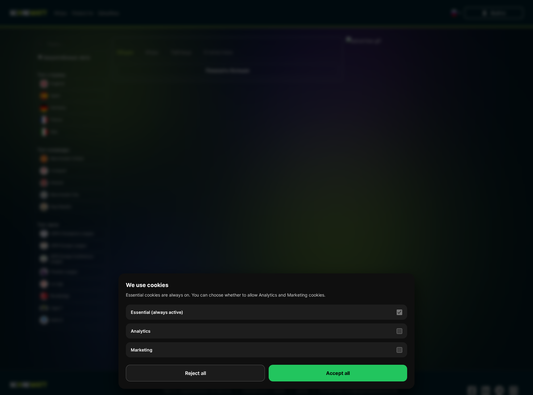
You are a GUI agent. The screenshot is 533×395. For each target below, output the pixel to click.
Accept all (338, 373)
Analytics (141, 331)
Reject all (195, 373)
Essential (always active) (157, 312)
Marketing (141, 349)
